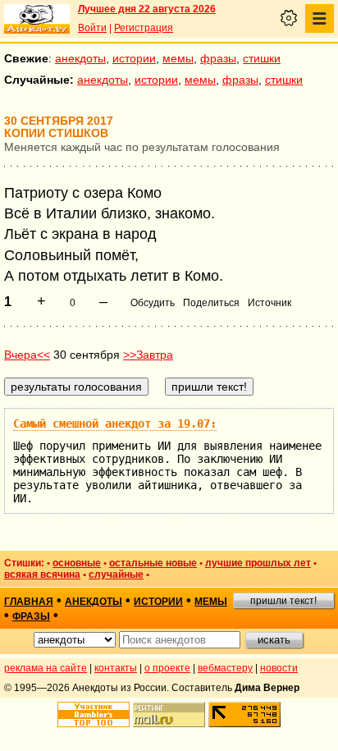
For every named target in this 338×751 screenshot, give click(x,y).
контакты (115, 668)
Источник (269, 303)
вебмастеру (225, 668)
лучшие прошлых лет (258, 563)
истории (134, 58)
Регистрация (143, 28)
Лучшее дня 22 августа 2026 (147, 9)
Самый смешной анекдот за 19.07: (115, 423)
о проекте (167, 668)
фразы (218, 58)
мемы (178, 58)
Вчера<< (27, 354)
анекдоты (80, 58)
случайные (116, 574)
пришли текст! (283, 601)
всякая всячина (42, 574)
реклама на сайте (45, 668)
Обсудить (152, 303)
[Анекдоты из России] (37, 19)
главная (28, 601)
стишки (262, 58)
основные (77, 563)
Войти (92, 28)
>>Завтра (148, 354)
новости (279, 668)
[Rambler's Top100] (93, 714)
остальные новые (153, 563)
